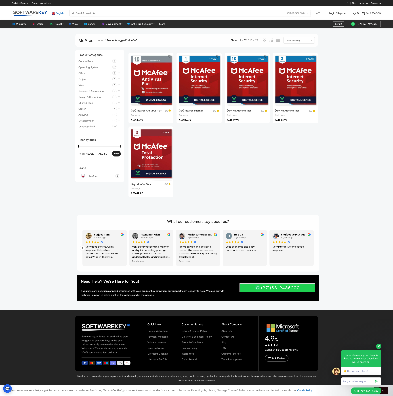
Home (100, 40)
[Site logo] (30, 12)
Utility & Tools (85, 102)
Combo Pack (85, 61)
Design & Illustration (89, 96)
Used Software (155, 347)
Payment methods (157, 336)
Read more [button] (185, 261)
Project (82, 79)
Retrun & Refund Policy (194, 330)
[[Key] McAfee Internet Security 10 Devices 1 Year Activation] (247, 80)
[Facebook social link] (347, 3)
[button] (313, 248)
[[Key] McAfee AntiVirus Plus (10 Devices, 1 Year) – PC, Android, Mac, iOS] (151, 80)
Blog (224, 342)
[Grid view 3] (271, 40)
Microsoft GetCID (157, 359)
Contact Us (227, 336)
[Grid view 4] (278, 40)
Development (86, 120)
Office (81, 73)
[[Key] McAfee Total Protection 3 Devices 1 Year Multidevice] (151, 153)
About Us (226, 330)
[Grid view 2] (264, 40)
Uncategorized (86, 126)
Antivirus (83, 114)
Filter (116, 153)
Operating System (88, 67)
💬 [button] (7, 388)
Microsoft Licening (157, 353)
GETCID (338, 24)
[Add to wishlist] (169, 56)
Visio (81, 85)
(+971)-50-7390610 (366, 23)
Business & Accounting (91, 90)
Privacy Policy (189, 347)
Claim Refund (189, 359)
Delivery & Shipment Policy (197, 336)
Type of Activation (157, 330)
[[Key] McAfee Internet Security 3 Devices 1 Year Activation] (295, 80)
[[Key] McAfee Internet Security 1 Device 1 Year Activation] (199, 80)
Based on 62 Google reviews (281, 349)
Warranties (188, 353)
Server (82, 108)
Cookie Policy (304, 390)
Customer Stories (231, 353)
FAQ (223, 347)
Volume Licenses (156, 342)
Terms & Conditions (192, 342)
